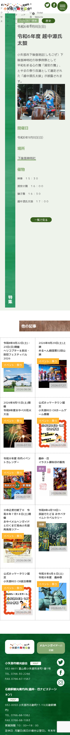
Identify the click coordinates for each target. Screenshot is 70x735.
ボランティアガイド (23, 15)
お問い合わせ (31, 15)
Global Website (39, 14)
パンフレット (8, 15)
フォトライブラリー (15, 15)
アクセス (1, 15)
